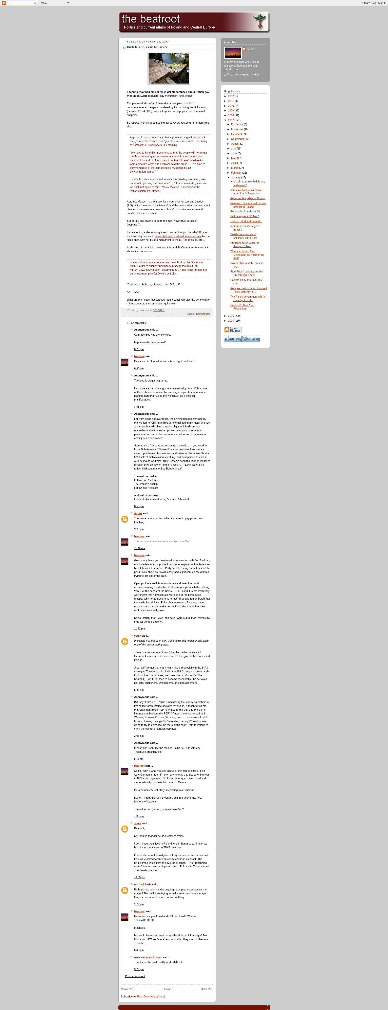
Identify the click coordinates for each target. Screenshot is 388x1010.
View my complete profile (243, 74)
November (237, 129)
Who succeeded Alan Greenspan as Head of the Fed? (247, 255)
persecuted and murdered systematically (177, 236)
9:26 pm (139, 529)
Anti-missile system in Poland (247, 198)
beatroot (139, 356)
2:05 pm (139, 735)
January (236, 177)
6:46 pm (139, 950)
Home (167, 989)
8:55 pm (139, 406)
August (235, 143)
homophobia (203, 314)
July (234, 148)
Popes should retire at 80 (245, 211)
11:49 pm (139, 548)
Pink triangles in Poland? (147, 47)
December (237, 124)
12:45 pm (139, 877)
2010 (231, 106)
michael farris (142, 884)
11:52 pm (139, 628)
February (236, 172)
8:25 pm (139, 349)
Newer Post (127, 989)
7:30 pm (139, 816)
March (235, 167)
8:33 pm (139, 368)
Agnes (138, 513)
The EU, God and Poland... (246, 221)
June (234, 153)
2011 (231, 101)
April (234, 163)
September (238, 139)
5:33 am (139, 690)
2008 (231, 115)
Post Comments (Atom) (151, 996)
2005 (231, 320)
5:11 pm (138, 759)
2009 (231, 110)
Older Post (207, 989)
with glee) (146, 122)
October (236, 134)
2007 (231, 120)
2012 (231, 96)
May (234, 158)
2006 (231, 316)
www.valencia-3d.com (147, 957)
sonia (137, 635)
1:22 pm (139, 904)
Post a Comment (135, 976)
